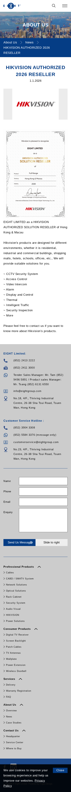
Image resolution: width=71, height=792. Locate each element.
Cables (10, 572)
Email (6, 501)
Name (7, 481)
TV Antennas (13, 653)
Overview (11, 710)
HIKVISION (12, 615)
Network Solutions (16, 584)
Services (9, 678)
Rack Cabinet (14, 597)
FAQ (8, 697)
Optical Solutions (16, 590)
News (29, 42)
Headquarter (13, 736)
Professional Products (19, 566)
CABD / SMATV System (20, 578)
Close (60, 770)
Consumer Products (17, 628)
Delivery (11, 684)
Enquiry (8, 512)
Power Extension (16, 665)
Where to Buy (14, 748)
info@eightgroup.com (27, 391)
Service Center (14, 742)
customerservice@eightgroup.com (36, 442)
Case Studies (14, 722)
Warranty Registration (18, 691)
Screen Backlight (16, 640)
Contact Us (11, 730)
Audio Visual (13, 609)
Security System (15, 603)
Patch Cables (14, 647)
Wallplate (11, 659)
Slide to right (51, 542)
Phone (7, 491)
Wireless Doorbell (16, 671)
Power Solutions (15, 621)
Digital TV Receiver (17, 634)
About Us (10, 42)
